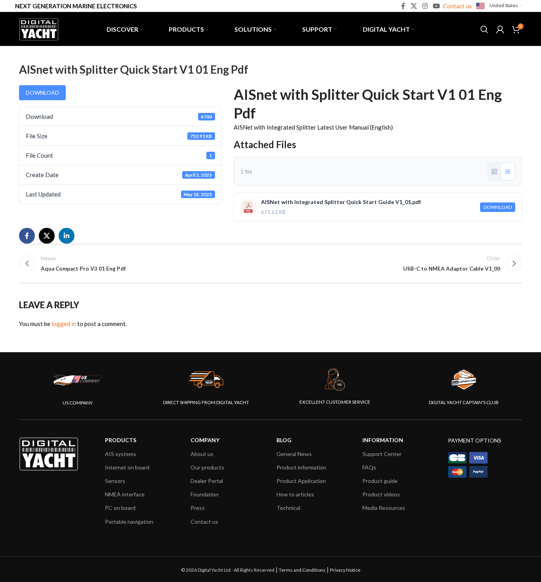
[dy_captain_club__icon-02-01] (464, 379)
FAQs (369, 467)
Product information (301, 467)
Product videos (381, 494)
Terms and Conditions (302, 570)
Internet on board (127, 467)
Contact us (457, 6)
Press (197, 507)
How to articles (295, 494)
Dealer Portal (206, 480)
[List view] (507, 171)
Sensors (115, 480)
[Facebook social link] (403, 6)
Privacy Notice (345, 570)
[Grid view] (494, 171)
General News (294, 453)
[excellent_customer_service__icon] (335, 379)
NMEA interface (125, 494)
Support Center (382, 453)
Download (42, 92)
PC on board (120, 507)
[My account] (500, 29)
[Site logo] (39, 28)
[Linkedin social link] (66, 236)
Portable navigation (129, 521)
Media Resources (383, 507)
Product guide (380, 480)
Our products (207, 467)
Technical (288, 507)
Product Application (301, 480)
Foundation (204, 494)
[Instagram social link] (424, 6)
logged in (63, 323)
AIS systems (120, 453)
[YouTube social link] (437, 6)
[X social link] (413, 6)
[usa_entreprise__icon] (77, 380)
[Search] (484, 29)
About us (201, 453)
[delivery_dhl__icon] (206, 379)
